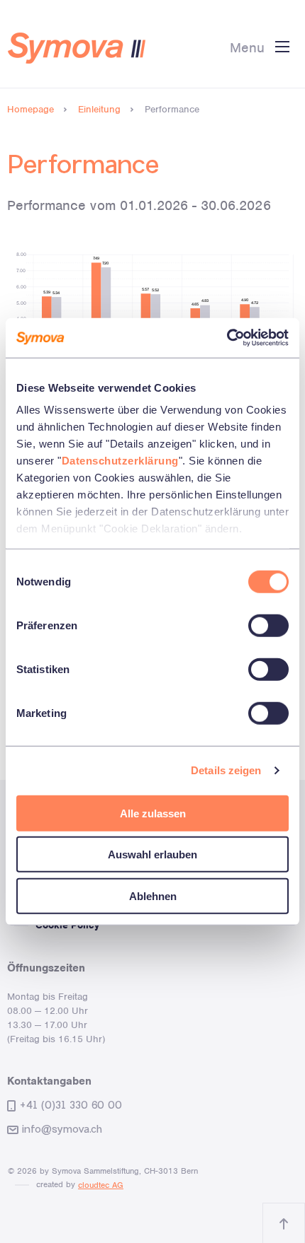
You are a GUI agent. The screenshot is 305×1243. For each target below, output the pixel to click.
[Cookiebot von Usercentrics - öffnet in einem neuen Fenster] (227, 338)
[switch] (268, 625)
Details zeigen (226, 770)
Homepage (30, 109)
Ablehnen (153, 895)
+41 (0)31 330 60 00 (70, 1105)
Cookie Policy (67, 925)
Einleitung (99, 109)
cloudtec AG (100, 1185)
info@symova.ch (62, 1129)
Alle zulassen (153, 813)
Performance (172, 109)
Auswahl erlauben (152, 854)
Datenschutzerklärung (120, 461)
